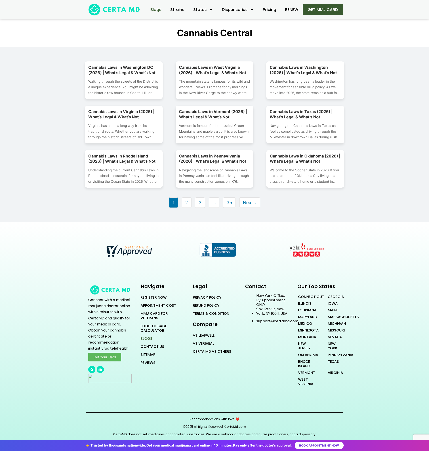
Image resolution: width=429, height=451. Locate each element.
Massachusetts (334, 316)
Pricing (269, 9)
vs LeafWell (203, 335)
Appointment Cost (158, 305)
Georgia (334, 296)
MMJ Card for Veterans (154, 316)
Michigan (334, 323)
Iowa (333, 303)
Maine (333, 310)
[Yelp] (91, 369)
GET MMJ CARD (323, 9)
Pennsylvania (334, 354)
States (200, 9)
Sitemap (148, 354)
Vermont (304, 372)
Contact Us (152, 346)
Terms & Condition (211, 313)
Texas (333, 361)
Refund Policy (206, 305)
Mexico (304, 323)
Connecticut (304, 296)
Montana (304, 337)
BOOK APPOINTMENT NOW (319, 445)
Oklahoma (304, 354)
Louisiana (304, 310)
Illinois (304, 303)
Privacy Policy (207, 297)
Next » (250, 202)
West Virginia (304, 381)
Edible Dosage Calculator (154, 328)
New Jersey (304, 346)
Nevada (334, 337)
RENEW (291, 9)
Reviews (148, 362)
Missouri (334, 330)
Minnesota (304, 330)
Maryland (304, 316)
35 (229, 202)
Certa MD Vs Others (212, 351)
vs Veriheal (203, 343)
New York (332, 346)
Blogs (155, 9)
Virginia (334, 372)
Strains (177, 9)
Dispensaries (235, 9)
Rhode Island (304, 364)
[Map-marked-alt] (100, 369)
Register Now (154, 297)
